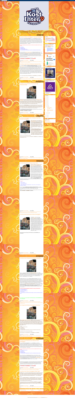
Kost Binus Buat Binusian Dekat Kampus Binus (29, 163)
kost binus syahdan (31, 386)
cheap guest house (36, 368)
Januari (48, 113)
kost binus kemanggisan (24, 157)
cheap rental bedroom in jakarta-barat (32, 61)
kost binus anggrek (26, 386)
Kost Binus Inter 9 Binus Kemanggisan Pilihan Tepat (30, 371)
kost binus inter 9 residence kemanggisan (31, 253)
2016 (47, 104)
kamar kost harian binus (39, 61)
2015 (47, 105)
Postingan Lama (40, 390)
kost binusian (27, 113)
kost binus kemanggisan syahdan (24, 158)
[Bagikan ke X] (31, 60)
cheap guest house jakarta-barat (32, 301)
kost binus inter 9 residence (25, 78)
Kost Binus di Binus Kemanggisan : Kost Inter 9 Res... (49, 108)
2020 (47, 102)
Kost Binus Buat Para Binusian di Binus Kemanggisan (30, 214)
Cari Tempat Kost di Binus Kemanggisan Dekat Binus (30, 305)
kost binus (25, 211)
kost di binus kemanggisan (36, 369)
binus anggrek (23, 335)
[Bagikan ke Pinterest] (33, 60)
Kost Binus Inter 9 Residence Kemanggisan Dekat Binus (30, 258)
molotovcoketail (39, 397)
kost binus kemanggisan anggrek (31, 157)
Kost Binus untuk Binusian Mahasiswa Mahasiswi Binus (30, 64)
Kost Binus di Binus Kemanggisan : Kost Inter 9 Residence (31, 37)
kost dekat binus (30, 369)
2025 (47, 98)
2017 (47, 103)
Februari (48, 112)
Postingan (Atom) (33, 392)
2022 (47, 101)
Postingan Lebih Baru (23, 390)
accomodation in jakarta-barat (25, 301)
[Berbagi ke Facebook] (32, 60)
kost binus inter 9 (31, 302)
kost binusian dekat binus (32, 211)
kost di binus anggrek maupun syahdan (32, 212)
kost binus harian (23, 113)
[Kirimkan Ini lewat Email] (30, 60)
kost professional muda (31, 113)
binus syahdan (26, 335)
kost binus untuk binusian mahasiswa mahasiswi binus (34, 78)
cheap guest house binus (24, 61)
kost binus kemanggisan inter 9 (38, 157)
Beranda (32, 390)
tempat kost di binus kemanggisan (38, 113)
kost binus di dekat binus (26, 302)
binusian (22, 211)
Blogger (46, 397)
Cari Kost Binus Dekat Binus (32, 335)
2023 (47, 100)
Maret (48, 106)
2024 (47, 99)
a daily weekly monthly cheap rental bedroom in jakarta (28, 368)
